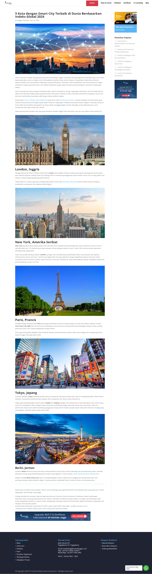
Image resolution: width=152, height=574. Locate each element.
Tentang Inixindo (23, 557)
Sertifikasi (127, 3)
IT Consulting (138, 3)
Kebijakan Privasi (23, 560)
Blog (147, 3)
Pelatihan (117, 3)
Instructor (21, 546)
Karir (18, 551)
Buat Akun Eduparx (109, 546)
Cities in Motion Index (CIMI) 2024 (36, 100)
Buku (19, 543)
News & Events (106, 3)
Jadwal (92, 3)
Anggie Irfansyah (23, 20)
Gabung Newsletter (109, 549)
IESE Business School (66, 100)
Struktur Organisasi (24, 554)
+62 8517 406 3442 (74, 552)
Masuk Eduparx (108, 543)
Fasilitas (20, 549)
